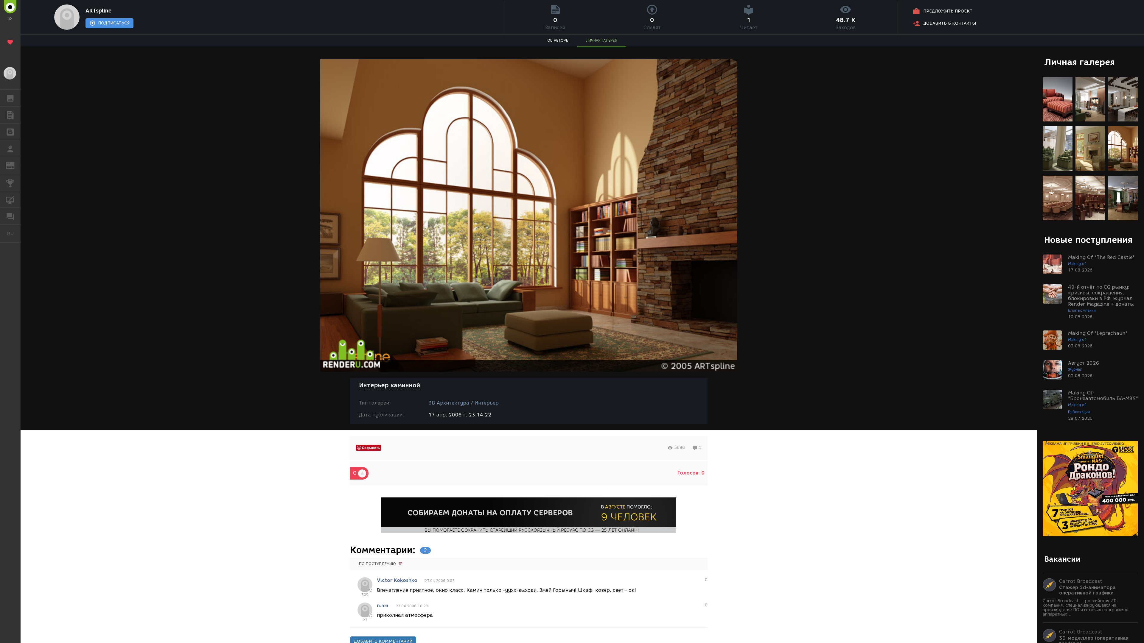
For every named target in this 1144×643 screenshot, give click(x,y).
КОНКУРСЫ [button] (10, 182)
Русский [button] (14, 233)
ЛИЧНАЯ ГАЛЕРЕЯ (601, 40)
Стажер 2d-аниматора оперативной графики (1087, 590)
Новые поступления (1088, 240)
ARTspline (98, 10)
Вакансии (1062, 559)
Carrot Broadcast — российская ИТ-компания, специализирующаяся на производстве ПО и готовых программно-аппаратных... (1087, 608)
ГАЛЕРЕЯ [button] (10, 98)
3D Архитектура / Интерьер (463, 403)
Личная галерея (1079, 62)
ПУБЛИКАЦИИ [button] (10, 115)
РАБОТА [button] (10, 148)
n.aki (382, 605)
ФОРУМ (10, 216)
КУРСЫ (10, 199)
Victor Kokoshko (397, 580)
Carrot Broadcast (1080, 581)
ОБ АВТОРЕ (557, 40)
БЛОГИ (10, 132)
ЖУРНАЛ (14, 165)
